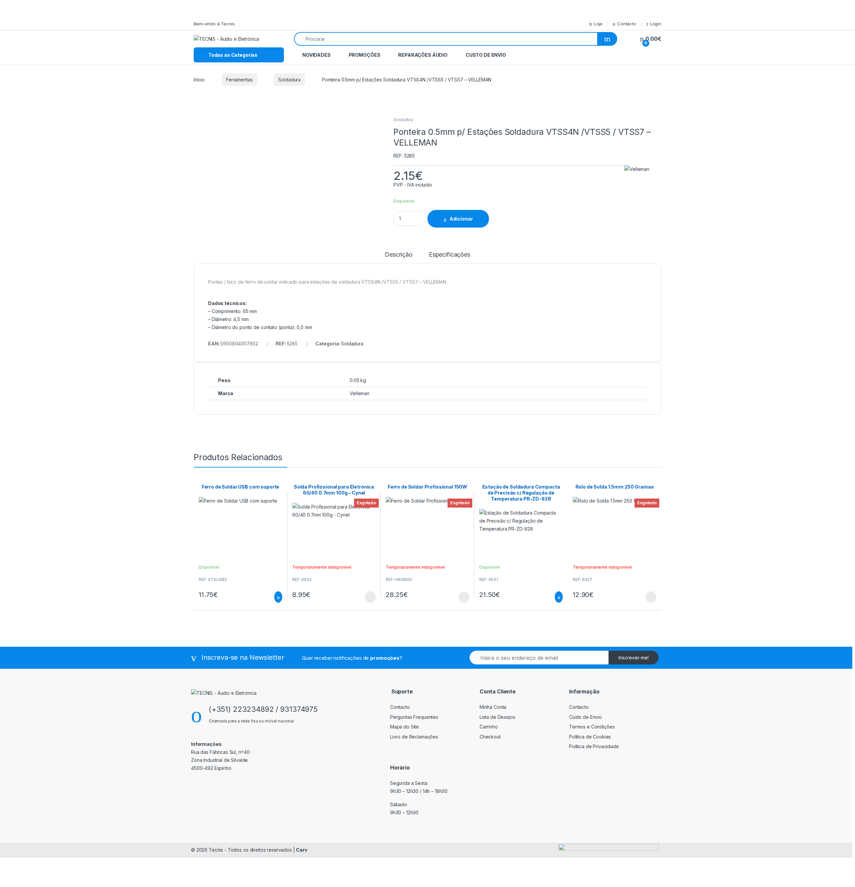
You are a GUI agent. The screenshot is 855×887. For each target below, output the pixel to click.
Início (199, 79)
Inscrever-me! (634, 657)
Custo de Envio (486, 55)
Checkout (490, 737)
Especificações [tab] (449, 255)
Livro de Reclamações (414, 737)
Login (655, 23)
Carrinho (489, 726)
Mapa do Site (404, 726)
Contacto (626, 23)
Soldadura (289, 79)
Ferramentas (239, 79)
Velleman (359, 393)
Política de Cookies (590, 737)
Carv (301, 850)
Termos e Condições (592, 726)
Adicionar (461, 219)
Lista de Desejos (497, 717)
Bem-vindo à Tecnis (214, 23)
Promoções (364, 55)
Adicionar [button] (272, 597)
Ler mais (370, 597)
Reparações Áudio (423, 55)
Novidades (316, 55)
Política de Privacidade (594, 746)
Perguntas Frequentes (414, 717)
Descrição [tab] (398, 255)
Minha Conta (493, 707)
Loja (598, 23)
